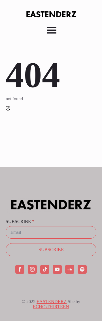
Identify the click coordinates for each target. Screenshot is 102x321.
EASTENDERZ (52, 301)
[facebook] (19, 269)
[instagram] (32, 269)
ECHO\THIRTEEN (51, 306)
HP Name (5, 171)
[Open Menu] (51, 30)
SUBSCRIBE (20, 221)
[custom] (44, 269)
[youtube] (57, 269)
